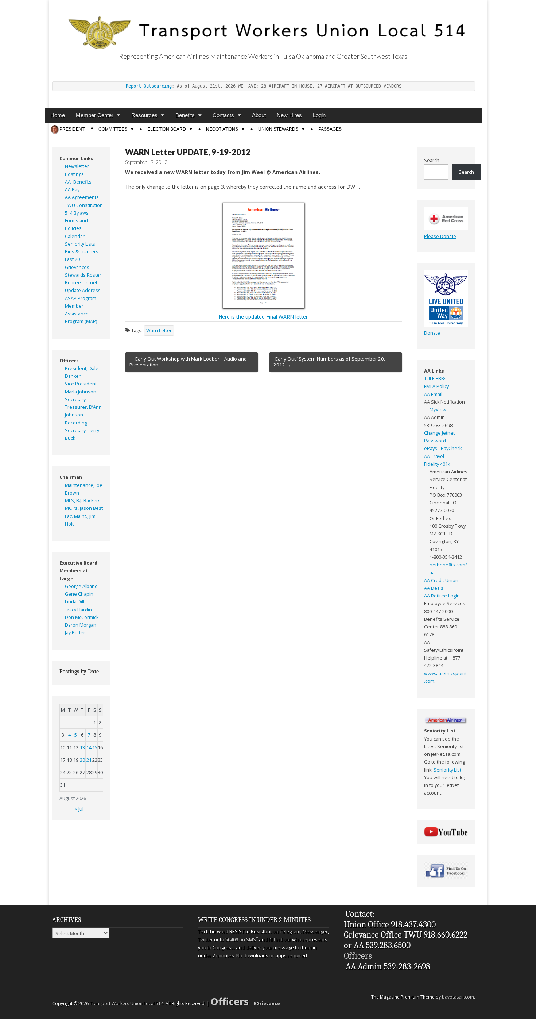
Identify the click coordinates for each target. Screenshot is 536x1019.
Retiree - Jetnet (81, 283)
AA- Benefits (78, 182)
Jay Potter (75, 633)
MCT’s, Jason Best (84, 508)
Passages (330, 129)
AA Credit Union (441, 580)
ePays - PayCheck (443, 448)
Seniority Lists (80, 244)
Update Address (83, 290)
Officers (358, 956)
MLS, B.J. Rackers (83, 500)
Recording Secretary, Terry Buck (82, 431)
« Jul (79, 809)
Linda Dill (74, 602)
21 (89, 760)
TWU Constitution (84, 205)
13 (82, 748)
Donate (432, 333)
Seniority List (447, 770)
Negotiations (222, 129)
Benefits (185, 115)
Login (319, 115)
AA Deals (433, 588)
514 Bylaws (77, 213)
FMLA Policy (436, 386)
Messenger (315, 931)
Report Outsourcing (149, 86)
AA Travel (434, 456)
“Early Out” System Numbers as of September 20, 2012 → (329, 361)
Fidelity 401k (437, 464)
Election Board (166, 129)
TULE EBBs (435, 379)
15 (94, 748)
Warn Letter (159, 330)
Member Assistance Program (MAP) (81, 314)
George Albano (81, 586)
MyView (438, 410)
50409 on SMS (240, 939)
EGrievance (267, 1003)
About (259, 115)
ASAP (71, 298)
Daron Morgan (80, 625)
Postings (74, 174)
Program (87, 298)
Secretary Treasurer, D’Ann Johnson (83, 407)
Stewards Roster (83, 275)
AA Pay (72, 190)
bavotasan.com (458, 997)
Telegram (290, 931)
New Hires (289, 115)
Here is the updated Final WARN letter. (263, 316)
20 (82, 760)
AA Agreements (82, 197)
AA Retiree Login (442, 596)
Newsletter (77, 166)
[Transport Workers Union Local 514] (263, 24)
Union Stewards (278, 129)
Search (431, 160)
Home (57, 115)
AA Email (433, 394)
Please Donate (440, 236)
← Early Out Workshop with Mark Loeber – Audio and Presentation (188, 361)
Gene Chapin (79, 594)
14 (89, 748)
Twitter (205, 939)
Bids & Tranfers (81, 252)
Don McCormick (81, 617)
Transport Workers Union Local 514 (126, 1003)
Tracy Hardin (78, 610)
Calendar (75, 236)
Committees (112, 129)
